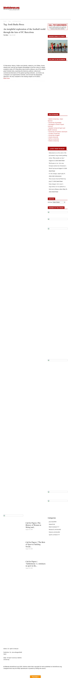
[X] (63, 2)
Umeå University (53, 137)
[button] (5, 2)
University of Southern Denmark (58, 131)
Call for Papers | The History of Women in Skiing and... (33, 525)
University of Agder (54, 135)
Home (4, 21)
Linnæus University (54, 133)
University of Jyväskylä (55, 122)
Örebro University (54, 141)
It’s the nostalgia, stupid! (55, 173)
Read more (6, 78)
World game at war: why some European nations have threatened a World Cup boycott (57, 165)
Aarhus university (54, 139)
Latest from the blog (57, 149)
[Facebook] (59, 2)
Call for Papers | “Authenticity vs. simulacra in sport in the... (35, 563)
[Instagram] (61, 2)
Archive (50, 202)
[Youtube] (67, 2)
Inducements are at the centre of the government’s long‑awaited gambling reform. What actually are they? (58, 155)
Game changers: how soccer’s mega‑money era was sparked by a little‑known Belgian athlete (57, 186)
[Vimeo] (65, 2)
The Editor (5, 35)
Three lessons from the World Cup (57, 179)
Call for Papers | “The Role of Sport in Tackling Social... (35, 544)
